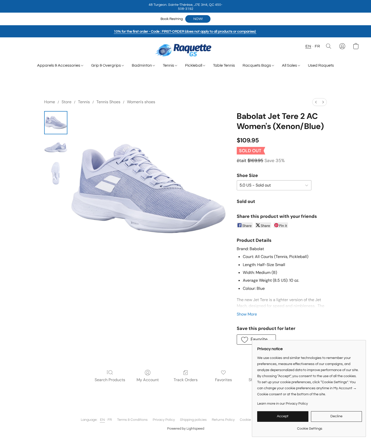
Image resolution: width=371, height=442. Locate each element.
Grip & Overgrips (106, 65)
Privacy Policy (164, 420)
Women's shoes (141, 102)
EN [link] (102, 420)
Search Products (110, 379)
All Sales (290, 65)
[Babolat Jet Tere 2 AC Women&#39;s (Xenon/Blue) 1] (55, 148)
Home (49, 102)
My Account (148, 379)
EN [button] (308, 46)
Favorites (223, 379)
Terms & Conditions (132, 420)
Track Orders (186, 379)
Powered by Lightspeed (185, 428)
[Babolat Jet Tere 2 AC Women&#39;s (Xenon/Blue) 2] (55, 173)
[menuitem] (316, 102)
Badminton (142, 65)
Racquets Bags (257, 65)
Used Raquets (321, 65)
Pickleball (194, 65)
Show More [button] (247, 314)
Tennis (169, 65)
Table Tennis (224, 65)
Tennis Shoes (108, 102)
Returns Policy (223, 420)
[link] (309, 427)
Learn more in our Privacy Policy (282, 403)
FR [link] (110, 420)
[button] (185, 6)
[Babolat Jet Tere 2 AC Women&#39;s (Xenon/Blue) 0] (55, 122)
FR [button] (317, 46)
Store (66, 102)
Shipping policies (193, 420)
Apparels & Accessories (59, 65)
